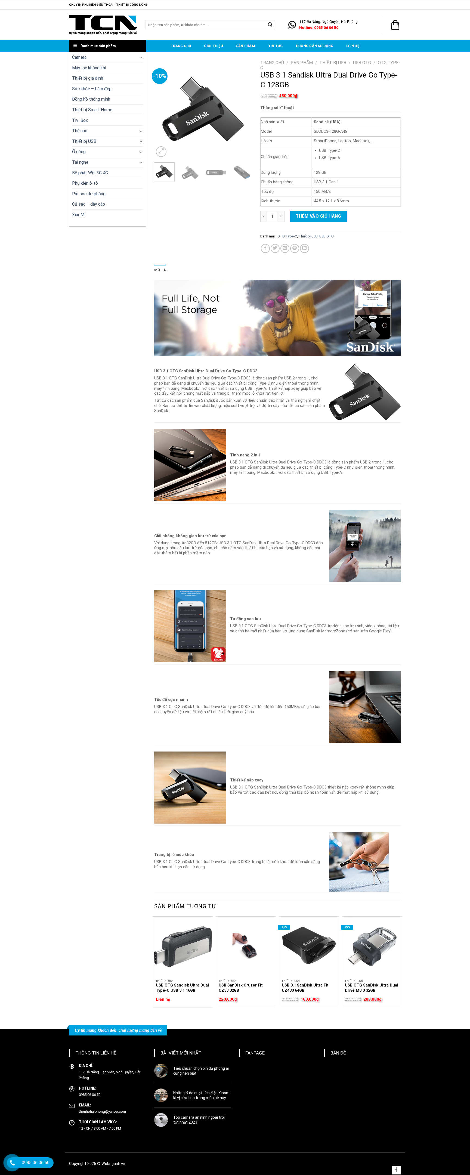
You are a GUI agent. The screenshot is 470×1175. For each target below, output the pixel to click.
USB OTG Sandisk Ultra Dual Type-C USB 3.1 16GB (182, 988)
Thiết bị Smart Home (92, 109)
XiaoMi (78, 214)
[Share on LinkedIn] (304, 248)
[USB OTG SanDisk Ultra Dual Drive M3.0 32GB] (372, 946)
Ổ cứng (79, 151)
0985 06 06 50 (89, 1095)
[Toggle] (141, 57)
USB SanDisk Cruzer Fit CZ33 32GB (241, 988)
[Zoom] (161, 151)
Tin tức (275, 46)
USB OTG (362, 62)
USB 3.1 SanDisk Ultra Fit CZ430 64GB (305, 988)
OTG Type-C (287, 236)
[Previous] (163, 109)
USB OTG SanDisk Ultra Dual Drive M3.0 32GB (371, 988)
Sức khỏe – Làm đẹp (92, 88)
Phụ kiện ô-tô (85, 183)
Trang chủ (181, 46)
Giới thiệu (213, 46)
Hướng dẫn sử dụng (314, 46)
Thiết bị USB (84, 141)
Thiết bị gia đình (87, 78)
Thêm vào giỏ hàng (318, 216)
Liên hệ (352, 46)
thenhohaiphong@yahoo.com (102, 1111)
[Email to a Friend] (284, 248)
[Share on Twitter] (275, 248)
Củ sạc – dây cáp (88, 204)
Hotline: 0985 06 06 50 (318, 27)
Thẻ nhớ (79, 130)
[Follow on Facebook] (396, 1170)
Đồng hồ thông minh (91, 99)
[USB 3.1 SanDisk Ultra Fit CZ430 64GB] (309, 946)
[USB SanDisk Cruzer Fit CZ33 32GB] (246, 946)
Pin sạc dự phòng (89, 193)
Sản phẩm (245, 46)
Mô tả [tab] (160, 270)
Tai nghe (80, 162)
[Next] (243, 109)
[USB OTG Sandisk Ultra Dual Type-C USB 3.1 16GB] (183, 946)
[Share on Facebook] (265, 248)
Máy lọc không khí (89, 67)
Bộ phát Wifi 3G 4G (90, 172)
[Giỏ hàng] (395, 24)
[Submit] (270, 24)
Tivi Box (80, 120)
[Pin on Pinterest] (294, 248)
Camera (79, 57)
